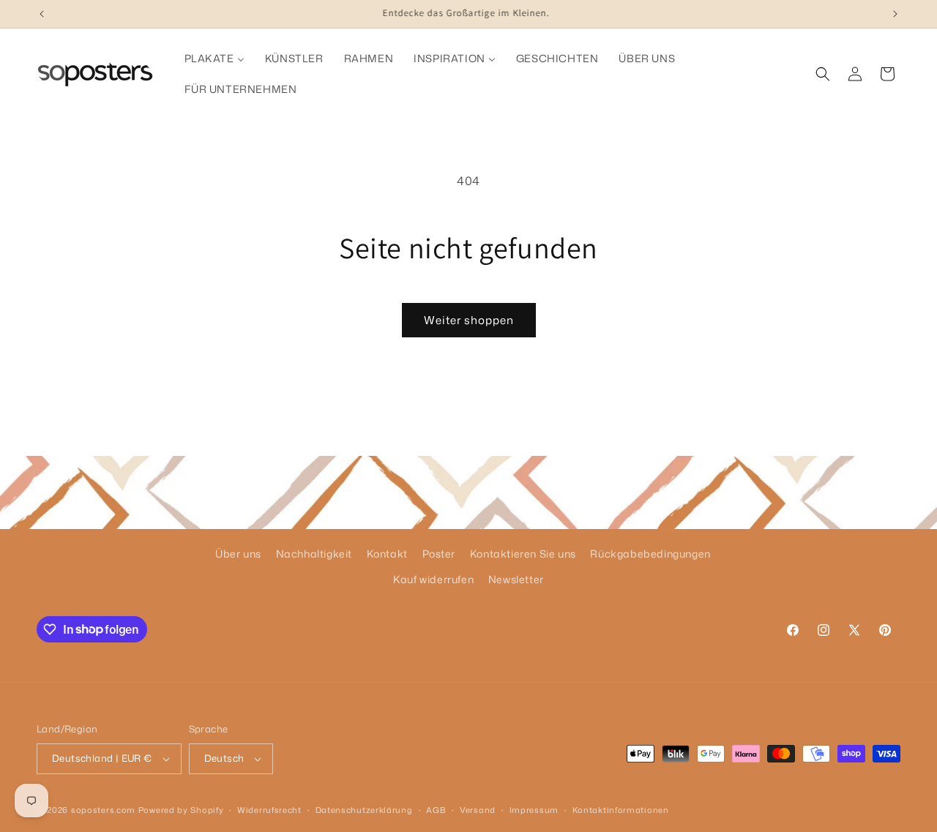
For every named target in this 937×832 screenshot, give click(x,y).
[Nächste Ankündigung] (895, 14)
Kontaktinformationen (620, 810)
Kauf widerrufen (433, 579)
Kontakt (387, 554)
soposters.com (103, 810)
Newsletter (516, 579)
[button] (823, 74)
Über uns (238, 554)
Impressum (534, 810)
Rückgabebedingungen (650, 554)
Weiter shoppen (469, 320)
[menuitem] (214, 58)
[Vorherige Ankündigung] (42, 14)
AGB (436, 810)
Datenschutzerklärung (364, 810)
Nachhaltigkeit (314, 554)
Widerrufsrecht (269, 810)
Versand (478, 810)
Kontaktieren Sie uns (523, 554)
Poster (439, 554)
